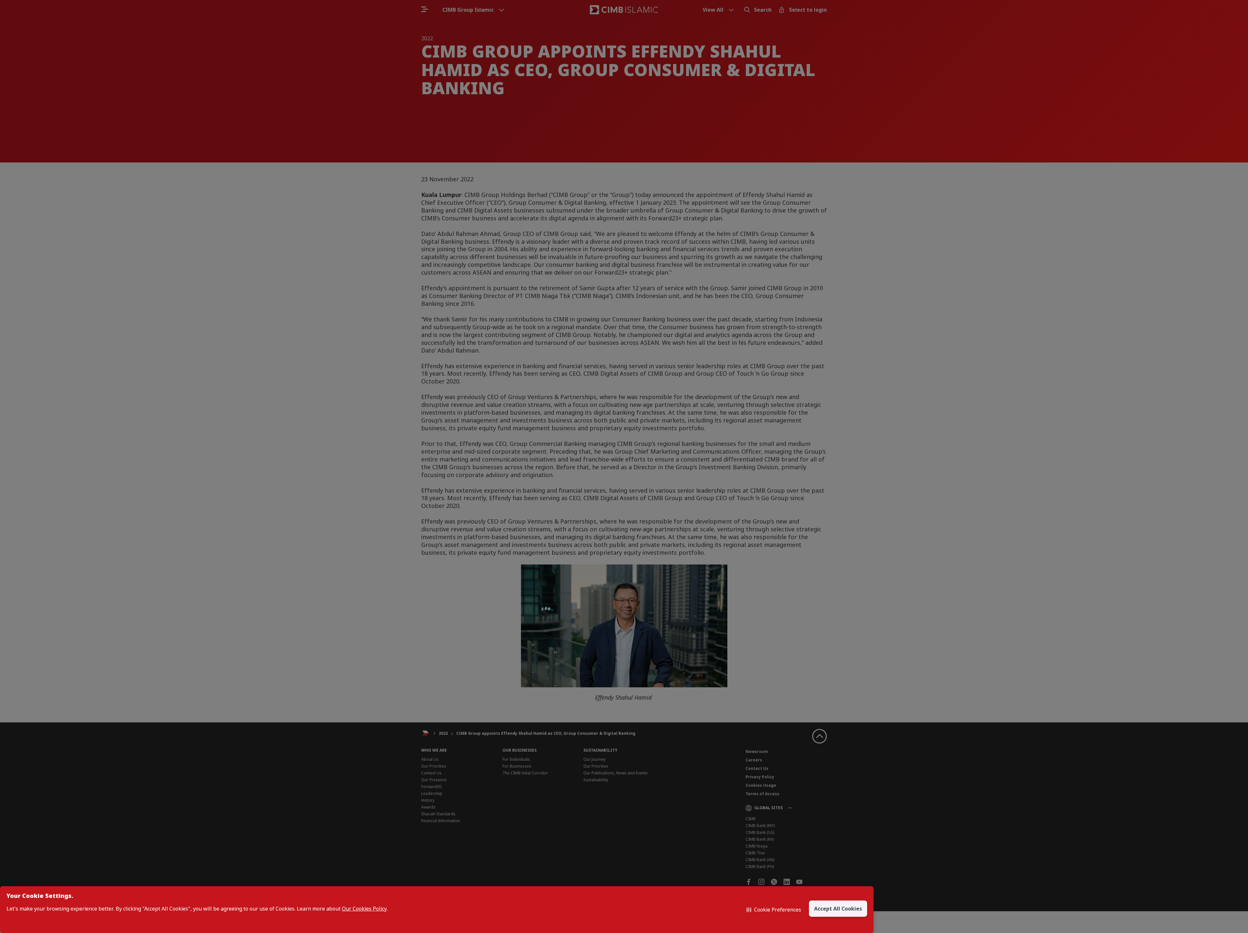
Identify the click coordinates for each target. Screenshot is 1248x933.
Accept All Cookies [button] (838, 908)
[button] (773, 909)
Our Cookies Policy (364, 908)
